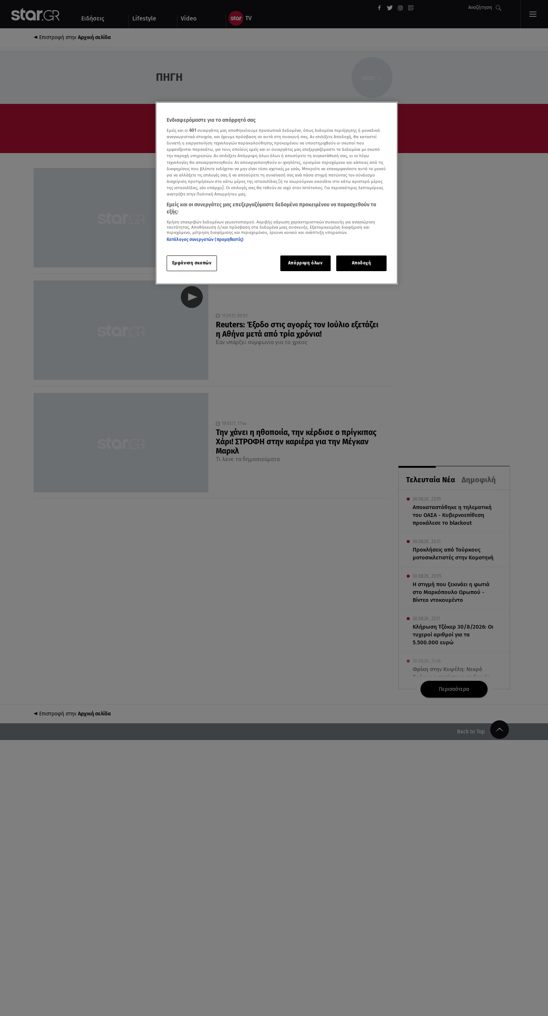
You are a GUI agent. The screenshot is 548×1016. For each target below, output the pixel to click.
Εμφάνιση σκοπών (192, 263)
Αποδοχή (361, 263)
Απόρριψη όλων (305, 263)
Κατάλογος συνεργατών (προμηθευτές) (205, 239)
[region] (276, 193)
